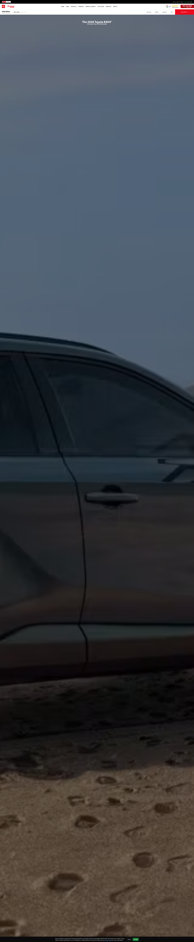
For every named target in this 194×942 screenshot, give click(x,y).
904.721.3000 (187, 5)
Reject (129, 939)
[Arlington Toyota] (10, 6)
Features (164, 12)
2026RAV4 (6, 11)
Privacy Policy (108, 940)
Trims (171, 12)
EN (5, 2)
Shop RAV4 (184, 12)
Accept (135, 939)
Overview (148, 12)
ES (9, 2)
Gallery (156, 12)
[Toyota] (3, 6)
